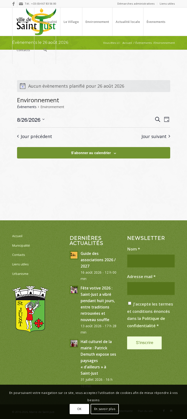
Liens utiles (167, 3)
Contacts (18, 254)
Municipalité (21, 245)
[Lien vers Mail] (21, 3)
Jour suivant (154, 136)
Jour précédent (36, 136)
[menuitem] (136, 3)
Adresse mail (141, 276)
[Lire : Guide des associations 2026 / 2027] (74, 255)
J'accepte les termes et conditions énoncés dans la (150, 314)
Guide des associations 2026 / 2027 (98, 260)
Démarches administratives (136, 3)
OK (79, 409)
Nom (133, 249)
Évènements (27, 106)
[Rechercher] (45, 50)
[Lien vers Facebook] (13, 3)
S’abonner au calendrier (91, 152)
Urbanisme (20, 273)
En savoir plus (104, 409)
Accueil (17, 236)
